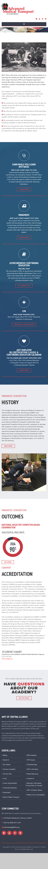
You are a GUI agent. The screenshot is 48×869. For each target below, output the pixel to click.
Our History (7, 765)
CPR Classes (31, 760)
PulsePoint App (32, 765)
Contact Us (30, 778)
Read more (8, 446)
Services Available (9, 769)
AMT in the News (32, 769)
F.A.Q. (5, 778)
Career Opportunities (10, 783)
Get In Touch (24, 698)
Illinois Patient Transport (11, 797)
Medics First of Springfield (36, 795)
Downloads (6, 792)
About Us (6, 760)
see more (7, 562)
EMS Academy (32, 755)
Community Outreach (10, 788)
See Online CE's (24, 286)
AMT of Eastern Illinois (34, 790)
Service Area (7, 774)
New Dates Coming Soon (24, 324)
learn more (24, 189)
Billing (5, 755)
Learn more (24, 237)
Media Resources (32, 774)
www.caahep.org (7, 659)
